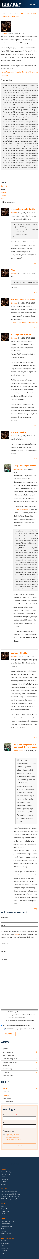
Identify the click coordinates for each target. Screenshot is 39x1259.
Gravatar (16, 934)
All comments (9, 1029)
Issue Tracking (5, 1228)
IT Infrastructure (8, 1055)
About (3, 1169)
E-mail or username (10, 1115)
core (2, 199)
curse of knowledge (23, 509)
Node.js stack (5, 1243)
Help (5, 1082)
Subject (3, 951)
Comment (4, 959)
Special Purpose (6, 1233)
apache (3, 192)
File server (4, 1251)
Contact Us (4, 1179)
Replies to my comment (26, 1029)
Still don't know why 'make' (23, 299)
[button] (33, 4)
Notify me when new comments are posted (16, 1026)
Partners (3, 1182)
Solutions (5, 1189)
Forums (9, 13)
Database (6, 1072)
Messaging (6, 1065)
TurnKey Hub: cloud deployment (10, 1194)
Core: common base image (9, 1192)
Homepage (4, 944)
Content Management (7, 1221)
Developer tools (8, 1075)
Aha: (13, 270)
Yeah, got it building (19, 653)
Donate (3, 1214)
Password (6, 1123)
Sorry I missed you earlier (25, 465)
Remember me (9, 1131)
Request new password (13, 1140)
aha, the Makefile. (19, 432)
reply (35, 263)
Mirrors (3, 1177)
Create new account (12, 1137)
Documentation (8, 1102)
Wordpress (4, 1248)
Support (16, 13)
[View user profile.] (6, 26)
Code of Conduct (6, 1174)
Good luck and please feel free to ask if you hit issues (25, 745)
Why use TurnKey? (6, 1172)
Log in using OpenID (12, 1135)
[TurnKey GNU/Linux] (11, 6)
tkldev (3, 195)
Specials (5, 1049)
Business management (10, 1062)
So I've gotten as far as (21, 334)
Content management (10, 1059)
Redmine (3, 1253)
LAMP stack (4, 1246)
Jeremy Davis (18, 469)
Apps (5, 1042)
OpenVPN (4, 1241)
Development (7, 1098)
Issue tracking (7, 1069)
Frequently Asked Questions (9, 1209)
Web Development (6, 1226)
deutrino (4, 33)
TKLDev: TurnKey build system (10, 1199)
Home (3, 13)
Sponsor (3, 1184)
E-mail (3, 925)
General (6, 1095)
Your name (4, 917)
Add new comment (8, 202)
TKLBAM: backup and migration (10, 1196)
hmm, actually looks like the (23, 209)
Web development (8, 1052)
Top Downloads (7, 1238)
